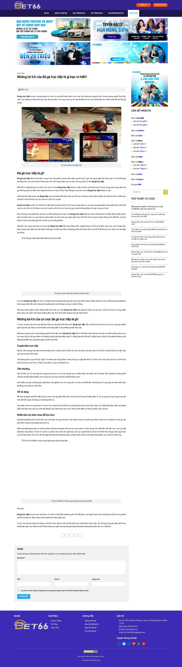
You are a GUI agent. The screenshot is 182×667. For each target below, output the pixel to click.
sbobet (140, 180)
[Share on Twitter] (67, 535)
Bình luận (21, 558)
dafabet (141, 131)
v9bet (140, 174)
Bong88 (143, 121)
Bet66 (46, 13)
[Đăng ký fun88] (149, 88)
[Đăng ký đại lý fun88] (52, 29)
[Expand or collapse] (123, 89)
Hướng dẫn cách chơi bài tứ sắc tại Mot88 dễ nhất (147, 223)
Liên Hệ (102, 656)
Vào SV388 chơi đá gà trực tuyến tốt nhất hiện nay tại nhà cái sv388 (148, 216)
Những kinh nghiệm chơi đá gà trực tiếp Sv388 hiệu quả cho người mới (147, 208)
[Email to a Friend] (71, 535)
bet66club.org (96, 660)
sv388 (138, 185)
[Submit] (165, 192)
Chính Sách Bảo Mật (92, 656)
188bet (143, 165)
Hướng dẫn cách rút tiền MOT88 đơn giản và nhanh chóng (147, 276)
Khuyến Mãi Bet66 (115, 13)
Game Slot (55, 628)
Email (57, 579)
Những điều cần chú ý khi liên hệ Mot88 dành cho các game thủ (149, 253)
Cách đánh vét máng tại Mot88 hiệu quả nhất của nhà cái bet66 (149, 231)
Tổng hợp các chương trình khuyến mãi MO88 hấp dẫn (148, 268)
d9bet (142, 144)
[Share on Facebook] (63, 535)
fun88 (140, 157)
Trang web (96, 579)
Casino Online (56, 621)
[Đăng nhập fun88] (130, 53)
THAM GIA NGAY (160, 5)
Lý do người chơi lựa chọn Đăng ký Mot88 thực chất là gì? (148, 246)
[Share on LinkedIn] (80, 535)
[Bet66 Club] (27, 5)
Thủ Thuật (133, 13)
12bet (140, 136)
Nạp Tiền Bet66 (79, 13)
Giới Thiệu (81, 656)
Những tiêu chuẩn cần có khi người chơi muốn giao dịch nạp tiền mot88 (148, 261)
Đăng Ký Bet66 (61, 13)
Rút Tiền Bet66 (97, 13)
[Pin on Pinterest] (76, 535)
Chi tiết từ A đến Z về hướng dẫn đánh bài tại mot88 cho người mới (148, 238)
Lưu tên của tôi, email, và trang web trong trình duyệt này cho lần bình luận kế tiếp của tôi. (55, 591)
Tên (19, 579)
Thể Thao (54, 624)
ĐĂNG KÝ (143, 5)
